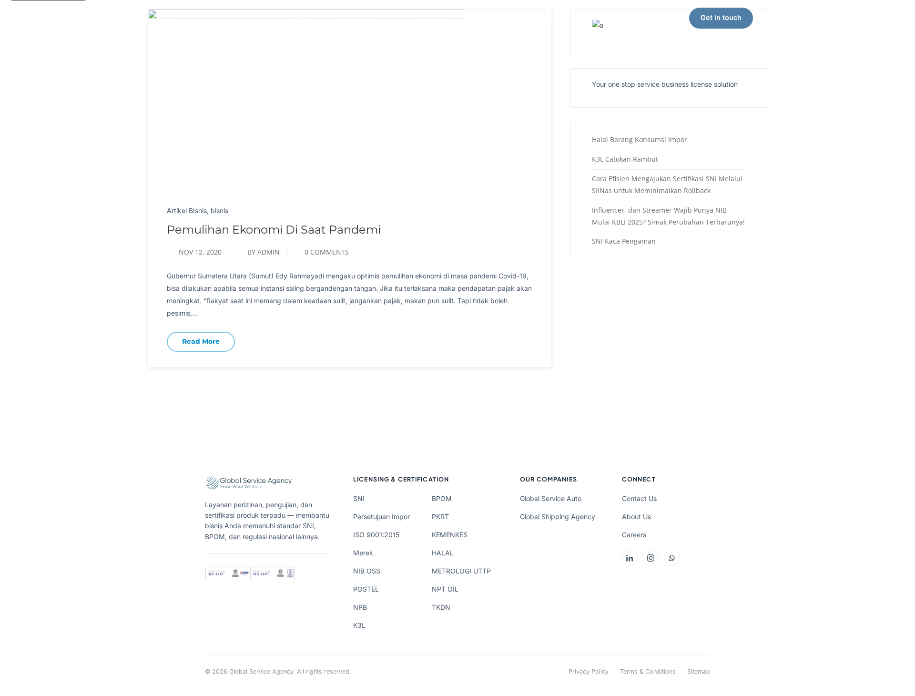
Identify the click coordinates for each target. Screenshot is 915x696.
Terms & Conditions (648, 671)
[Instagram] (651, 558)
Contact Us (639, 498)
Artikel (540, 17)
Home (298, 17)
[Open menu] (771, 18)
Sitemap (698, 671)
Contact (590, 17)
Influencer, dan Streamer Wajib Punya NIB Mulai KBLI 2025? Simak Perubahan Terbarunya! (668, 215)
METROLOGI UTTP (461, 571)
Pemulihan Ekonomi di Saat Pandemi (274, 229)
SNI (359, 498)
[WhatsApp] (672, 558)
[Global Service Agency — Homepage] (209, 18)
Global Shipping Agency (557, 516)
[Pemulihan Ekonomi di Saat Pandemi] (306, 99)
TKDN (441, 607)
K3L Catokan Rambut (625, 159)
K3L (359, 625)
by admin (263, 251)
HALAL (443, 553)
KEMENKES (450, 535)
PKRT (440, 516)
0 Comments (327, 251)
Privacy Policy (589, 671)
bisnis (219, 210)
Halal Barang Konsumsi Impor (639, 139)
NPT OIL (445, 589)
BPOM (442, 498)
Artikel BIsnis (187, 210)
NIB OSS (366, 571)
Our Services (356, 17)
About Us (429, 17)
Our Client (487, 17)
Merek (363, 553)
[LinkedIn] (630, 558)
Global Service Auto (550, 498)
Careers (634, 535)
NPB (360, 607)
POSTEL (366, 589)
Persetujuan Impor (381, 516)
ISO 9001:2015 (376, 535)
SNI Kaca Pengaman (624, 241)
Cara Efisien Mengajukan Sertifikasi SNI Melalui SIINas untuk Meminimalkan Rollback (667, 184)
